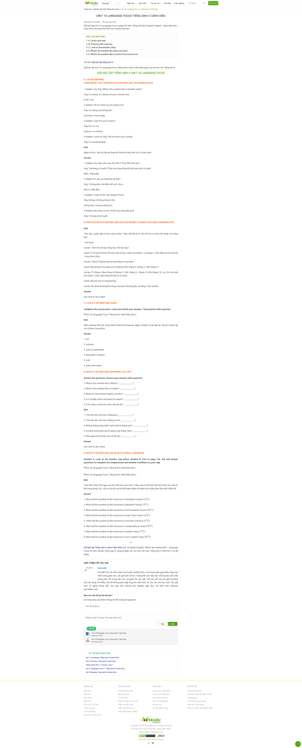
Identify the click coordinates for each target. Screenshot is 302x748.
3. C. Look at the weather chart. (101, 47)
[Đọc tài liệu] (148, 743)
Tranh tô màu (89, 708)
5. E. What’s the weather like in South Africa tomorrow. (112, 54)
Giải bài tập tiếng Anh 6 (102, 62)
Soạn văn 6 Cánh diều (161, 691)
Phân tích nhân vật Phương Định (199, 708)
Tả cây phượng (89, 711)
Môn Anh (87, 694)
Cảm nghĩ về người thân (196, 701)
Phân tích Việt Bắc (125, 691)
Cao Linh (102, 568)
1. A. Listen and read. (96, 40)
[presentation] (146, 499)
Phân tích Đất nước (126, 705)
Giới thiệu (142, 739)
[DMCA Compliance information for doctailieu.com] (160, 736)
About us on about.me (92, 715)
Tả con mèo (123, 698)
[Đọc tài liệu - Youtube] (153, 743)
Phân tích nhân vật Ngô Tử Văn (199, 694)
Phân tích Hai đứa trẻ (126, 708)
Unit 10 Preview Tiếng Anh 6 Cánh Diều (101, 661)
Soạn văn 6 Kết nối (160, 698)
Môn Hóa (87, 701)
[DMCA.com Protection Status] (146, 736)
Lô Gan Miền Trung (160, 708)
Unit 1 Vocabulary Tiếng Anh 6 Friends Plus (102, 658)
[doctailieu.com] (151, 720)
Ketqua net (157, 705)
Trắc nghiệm (179, 3)
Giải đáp (167, 3)
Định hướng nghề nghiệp (127, 711)
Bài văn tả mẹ (123, 694)
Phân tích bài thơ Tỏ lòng (128, 701)
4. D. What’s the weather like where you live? (107, 51)
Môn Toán (88, 698)
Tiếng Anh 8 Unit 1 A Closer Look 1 (99, 665)
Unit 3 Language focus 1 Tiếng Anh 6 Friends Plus (105, 669)
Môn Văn (87, 691)
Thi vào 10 (155, 3)
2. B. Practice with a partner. (99, 44)
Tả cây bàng (192, 698)
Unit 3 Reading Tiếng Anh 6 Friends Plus (101, 672)
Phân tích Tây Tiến (91, 705)
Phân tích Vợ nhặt (194, 691)
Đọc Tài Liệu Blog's (160, 701)
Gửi (172, 624)
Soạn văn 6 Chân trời (161, 694)
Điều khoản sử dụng (155, 739)
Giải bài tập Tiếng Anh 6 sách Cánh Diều (103, 547)
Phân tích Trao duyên (195, 705)
